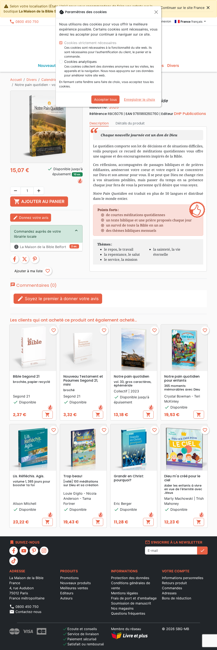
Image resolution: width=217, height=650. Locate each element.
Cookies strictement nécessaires (90, 43)
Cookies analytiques (80, 61)
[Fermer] (156, 12)
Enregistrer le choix (139, 99)
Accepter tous (105, 99)
